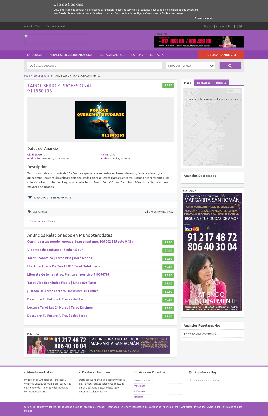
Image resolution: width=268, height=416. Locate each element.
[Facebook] (234, 26)
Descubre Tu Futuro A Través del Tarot (57, 299)
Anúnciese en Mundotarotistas (71, 54)
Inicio (27, 75)
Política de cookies (172, 13)
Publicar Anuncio (220, 55)
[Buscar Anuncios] (230, 65)
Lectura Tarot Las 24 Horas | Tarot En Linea (60, 307)
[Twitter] (240, 26)
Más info (102, 391)
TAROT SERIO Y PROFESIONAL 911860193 (59, 88)
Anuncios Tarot (33, 26)
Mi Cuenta (139, 386)
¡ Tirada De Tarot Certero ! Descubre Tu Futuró (62, 291)
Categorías (35, 54)
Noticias (137, 54)
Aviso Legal (213, 407)
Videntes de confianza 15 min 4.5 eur (55, 249)
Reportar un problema (42, 221)
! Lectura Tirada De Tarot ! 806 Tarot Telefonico (63, 266)
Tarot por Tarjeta (42, 75)
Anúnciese (139, 391)
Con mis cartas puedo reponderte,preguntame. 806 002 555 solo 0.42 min (82, 241)
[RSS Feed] (229, 26)
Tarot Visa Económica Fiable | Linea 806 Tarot (62, 282)
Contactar (157, 54)
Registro (208, 26)
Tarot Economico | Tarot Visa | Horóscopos (59, 258)
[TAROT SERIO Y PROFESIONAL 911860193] (100, 140)
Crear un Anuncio (143, 380)
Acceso (220, 26)
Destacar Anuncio (56, 26)
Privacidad (200, 407)
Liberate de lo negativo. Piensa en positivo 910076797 (68, 274)
